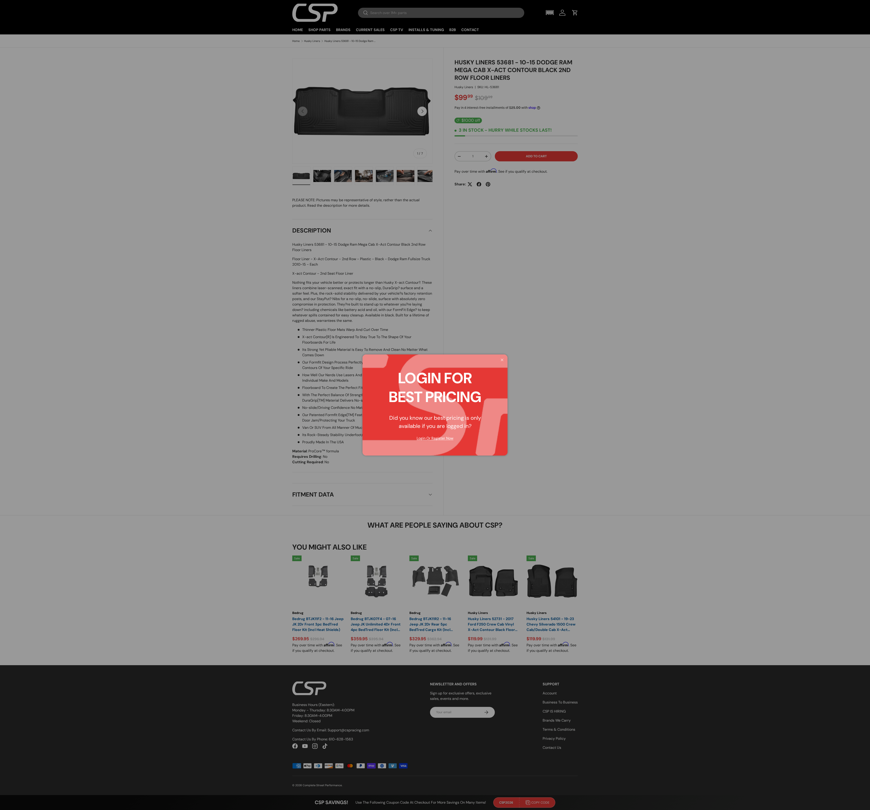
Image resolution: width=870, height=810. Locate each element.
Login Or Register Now (435, 438)
